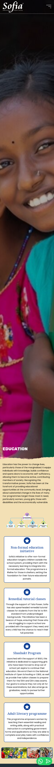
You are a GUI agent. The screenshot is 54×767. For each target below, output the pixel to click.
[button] (4, 752)
